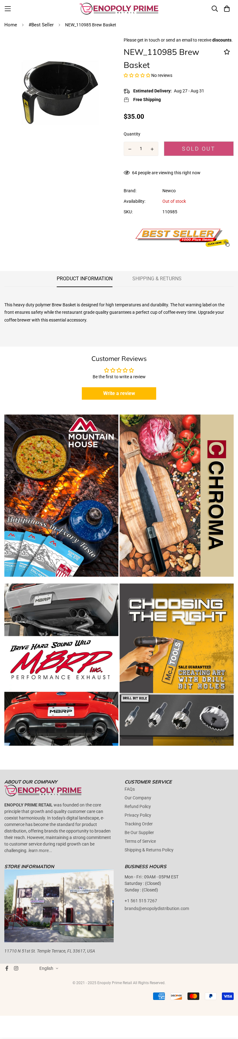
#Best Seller (41, 25)
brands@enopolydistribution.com (157, 908)
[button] (137, 75)
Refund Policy (138, 806)
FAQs (130, 789)
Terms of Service (140, 841)
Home (10, 25)
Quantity (132, 133)
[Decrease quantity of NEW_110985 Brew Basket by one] (130, 149)
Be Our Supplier (139, 832)
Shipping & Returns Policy (149, 849)
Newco (169, 190)
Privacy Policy (138, 815)
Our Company (138, 797)
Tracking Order (139, 823)
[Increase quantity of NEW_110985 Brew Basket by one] (152, 149)
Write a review (119, 393)
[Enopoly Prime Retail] (119, 8)
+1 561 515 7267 (141, 900)
